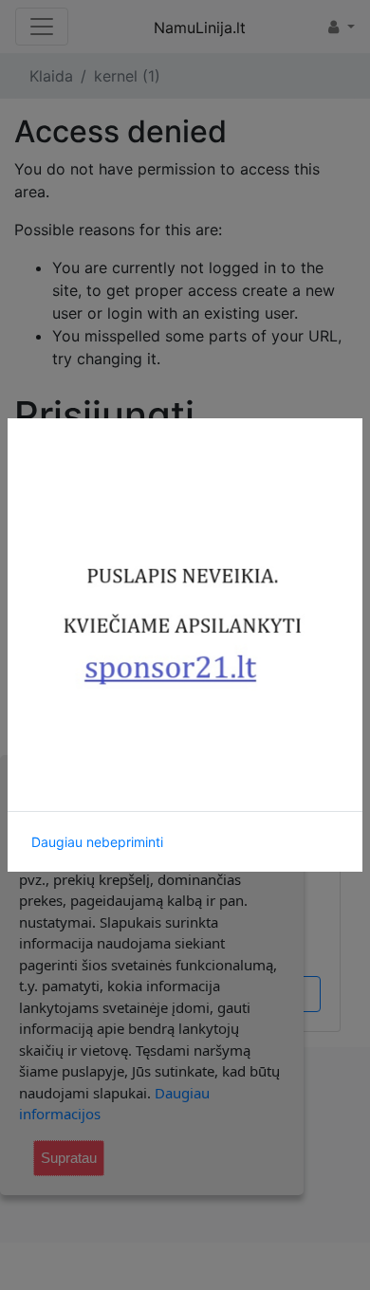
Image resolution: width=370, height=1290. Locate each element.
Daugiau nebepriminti (97, 842)
